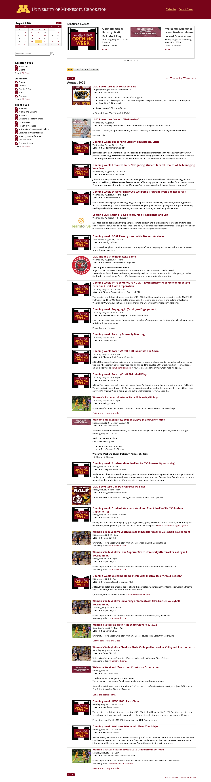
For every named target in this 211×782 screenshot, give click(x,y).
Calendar (171, 9)
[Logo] (62, 9)
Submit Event (186, 9)
